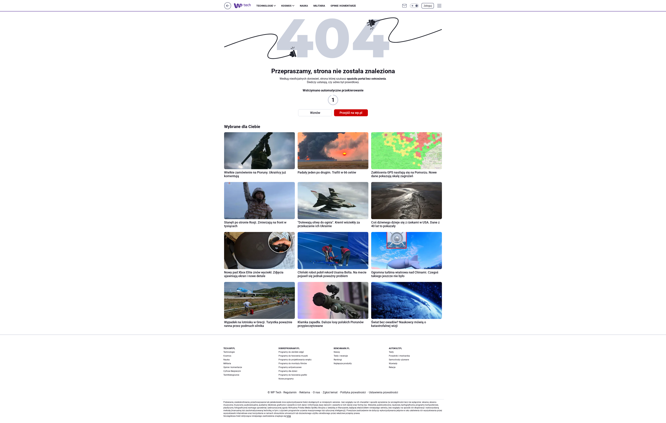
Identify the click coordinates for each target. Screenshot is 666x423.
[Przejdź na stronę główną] (227, 8)
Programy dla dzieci (288, 371)
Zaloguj (428, 5)
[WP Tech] (245, 6)
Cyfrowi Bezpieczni (232, 371)
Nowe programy (286, 379)
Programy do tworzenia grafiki (293, 375)
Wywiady (393, 363)
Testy (391, 352)
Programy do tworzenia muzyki (293, 356)
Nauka (304, 5)
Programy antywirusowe (290, 367)
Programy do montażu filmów (293, 363)
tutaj (289, 416)
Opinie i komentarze (343, 5)
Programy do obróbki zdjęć (291, 352)
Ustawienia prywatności (383, 392)
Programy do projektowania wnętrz (295, 359)
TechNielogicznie (231, 375)
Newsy (337, 352)
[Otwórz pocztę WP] (404, 6)
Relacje (392, 367)
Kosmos (286, 5)
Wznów (315, 113)
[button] (414, 6)
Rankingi (338, 359)
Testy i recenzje (341, 356)
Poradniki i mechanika (399, 356)
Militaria (319, 5)
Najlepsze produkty (343, 363)
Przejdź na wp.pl (351, 113)
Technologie (264, 5)
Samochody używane (399, 359)
